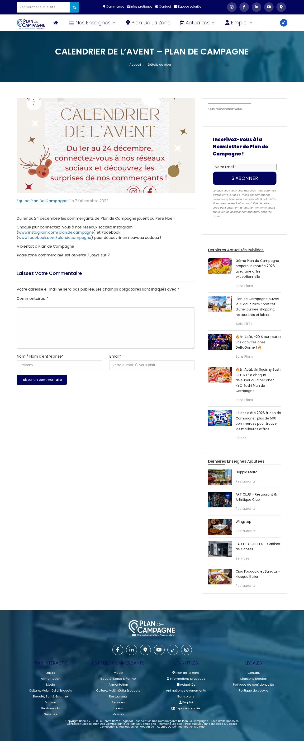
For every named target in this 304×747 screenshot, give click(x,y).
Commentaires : (32, 298)
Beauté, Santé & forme (50, 696)
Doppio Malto (246, 472)
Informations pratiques (187, 678)
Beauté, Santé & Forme (118, 678)
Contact (164, 7)
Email (115, 356)
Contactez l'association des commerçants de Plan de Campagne (111, 724)
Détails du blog (159, 64)
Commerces (114, 7)
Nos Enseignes (94, 22)
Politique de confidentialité (253, 684)
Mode (50, 684)
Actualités (198, 22)
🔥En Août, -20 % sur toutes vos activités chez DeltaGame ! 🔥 (258, 342)
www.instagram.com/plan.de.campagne (56, 232)
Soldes (241, 438)
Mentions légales (253, 678)
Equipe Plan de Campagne (42, 201)
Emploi (240, 22)
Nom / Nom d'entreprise (40, 356)
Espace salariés (189, 7)
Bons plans (244, 285)
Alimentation (50, 678)
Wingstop (243, 521)
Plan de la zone (151, 22)
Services (242, 558)
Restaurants (246, 481)
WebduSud (146, 727)
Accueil (135, 64)
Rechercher (267, 109)
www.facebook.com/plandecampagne (54, 237)
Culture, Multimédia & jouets (50, 690)
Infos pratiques (141, 7)
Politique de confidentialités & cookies (211, 724)
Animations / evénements (186, 690)
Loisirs (50, 672)
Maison (50, 702)
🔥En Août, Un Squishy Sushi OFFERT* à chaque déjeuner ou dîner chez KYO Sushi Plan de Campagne (258, 380)
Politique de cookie (253, 690)
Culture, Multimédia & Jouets (118, 690)
